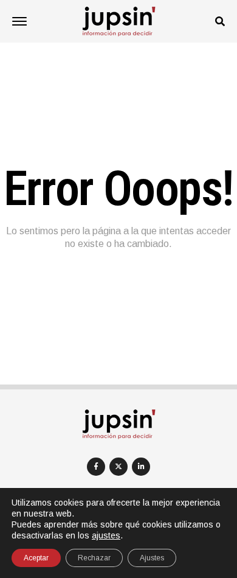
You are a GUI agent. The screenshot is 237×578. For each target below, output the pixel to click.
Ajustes (152, 558)
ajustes (106, 535)
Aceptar (36, 558)
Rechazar (94, 558)
